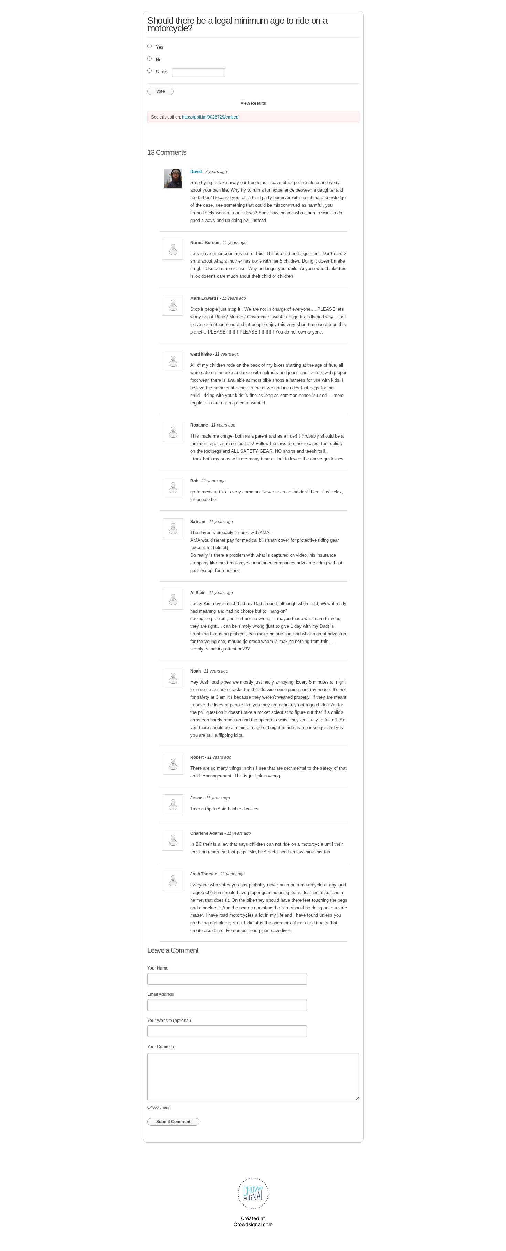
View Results (253, 103)
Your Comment (161, 1046)
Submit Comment (173, 1121)
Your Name (157, 968)
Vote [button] (160, 91)
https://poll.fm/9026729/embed (210, 117)
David (196, 171)
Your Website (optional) (169, 1020)
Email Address (160, 994)
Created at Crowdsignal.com (253, 1221)
